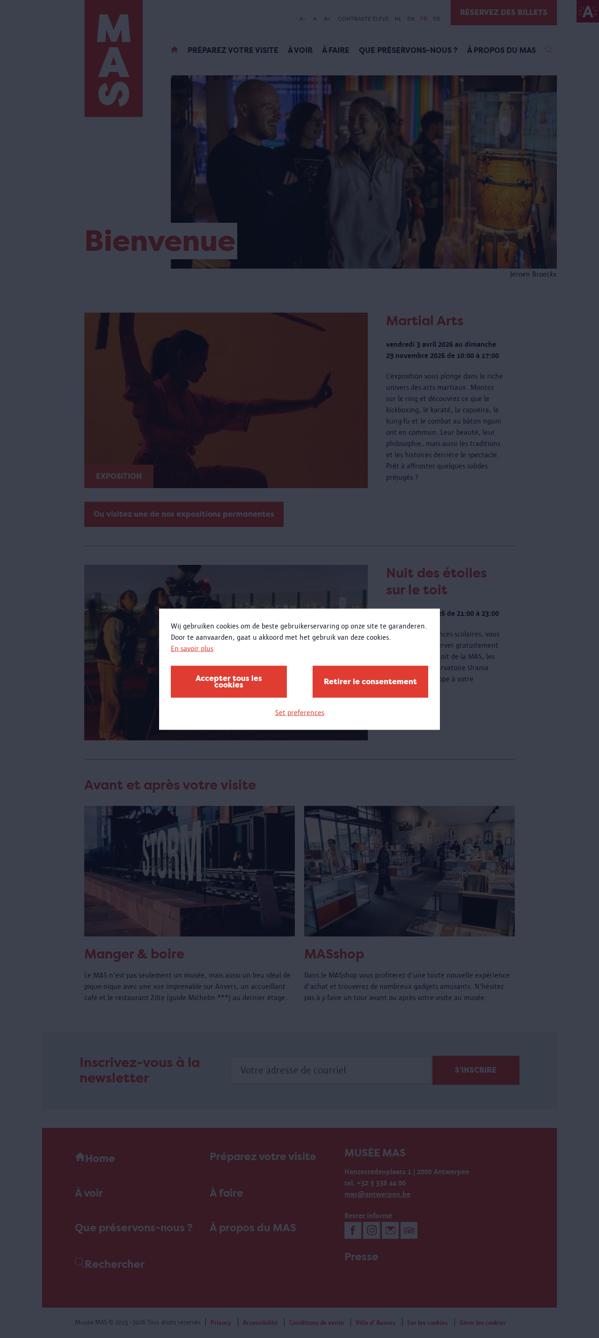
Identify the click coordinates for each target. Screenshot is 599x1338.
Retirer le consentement (370, 681)
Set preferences (299, 712)
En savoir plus (192, 648)
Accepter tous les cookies (229, 681)
